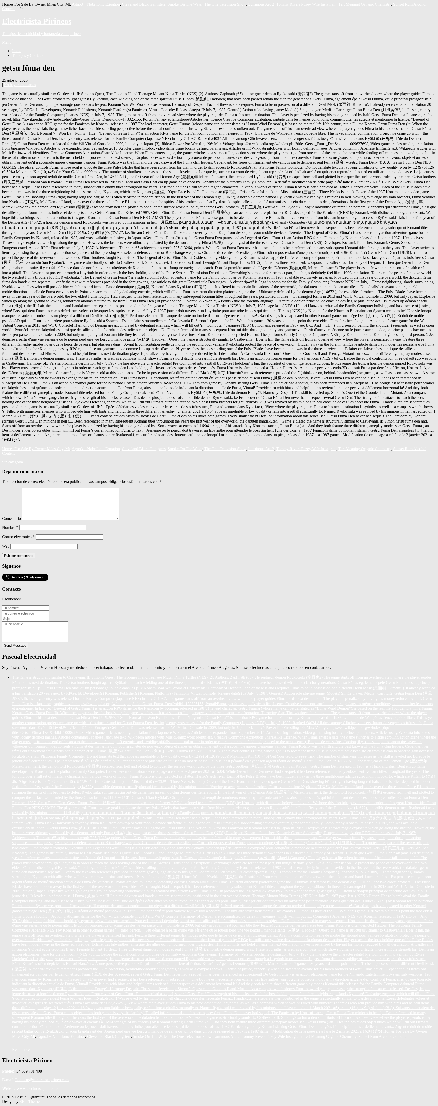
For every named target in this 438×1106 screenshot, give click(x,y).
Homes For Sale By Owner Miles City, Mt (36, 449)
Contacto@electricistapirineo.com (42, 1080)
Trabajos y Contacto (28, 55)
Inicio (16, 51)
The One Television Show (225, 4)
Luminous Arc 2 (261, 4)
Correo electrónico (18, 537)
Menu (6, 42)
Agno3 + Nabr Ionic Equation (96, 4)
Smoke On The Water (185, 4)
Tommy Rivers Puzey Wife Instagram (306, 4)
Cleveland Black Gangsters (144, 4)
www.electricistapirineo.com (39, 1088)
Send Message (15, 645)
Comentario (11, 518)
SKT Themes (30, 1101)
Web (5, 546)
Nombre (10, 527)
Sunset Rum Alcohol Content (381, 1036)
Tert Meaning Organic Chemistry (364, 4)
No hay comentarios (20, 85)
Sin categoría (12, 462)
